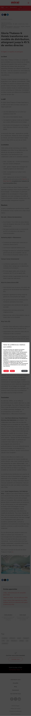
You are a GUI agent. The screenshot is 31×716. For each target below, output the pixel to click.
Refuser (12, 371)
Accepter (6, 371)
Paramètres (24, 371)
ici (9, 363)
